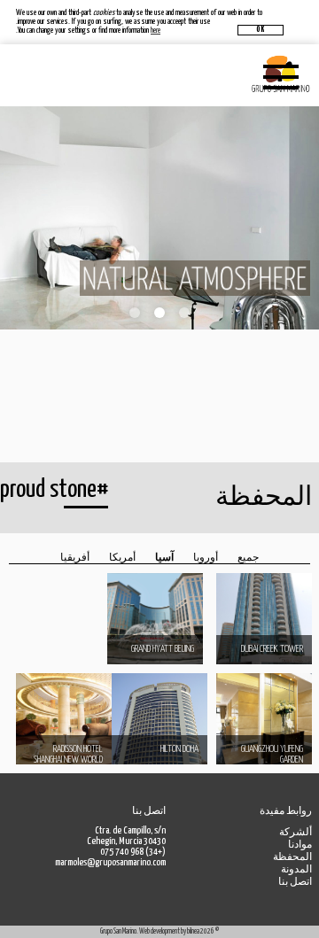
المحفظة (292, 857)
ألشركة (295, 832)
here (155, 31)
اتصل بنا (295, 882)
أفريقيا (74, 557)
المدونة (296, 869)
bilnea (193, 931)
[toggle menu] (288, 75)
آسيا (164, 557)
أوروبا (205, 557)
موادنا (300, 844)
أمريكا (122, 557)
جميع (248, 557)
